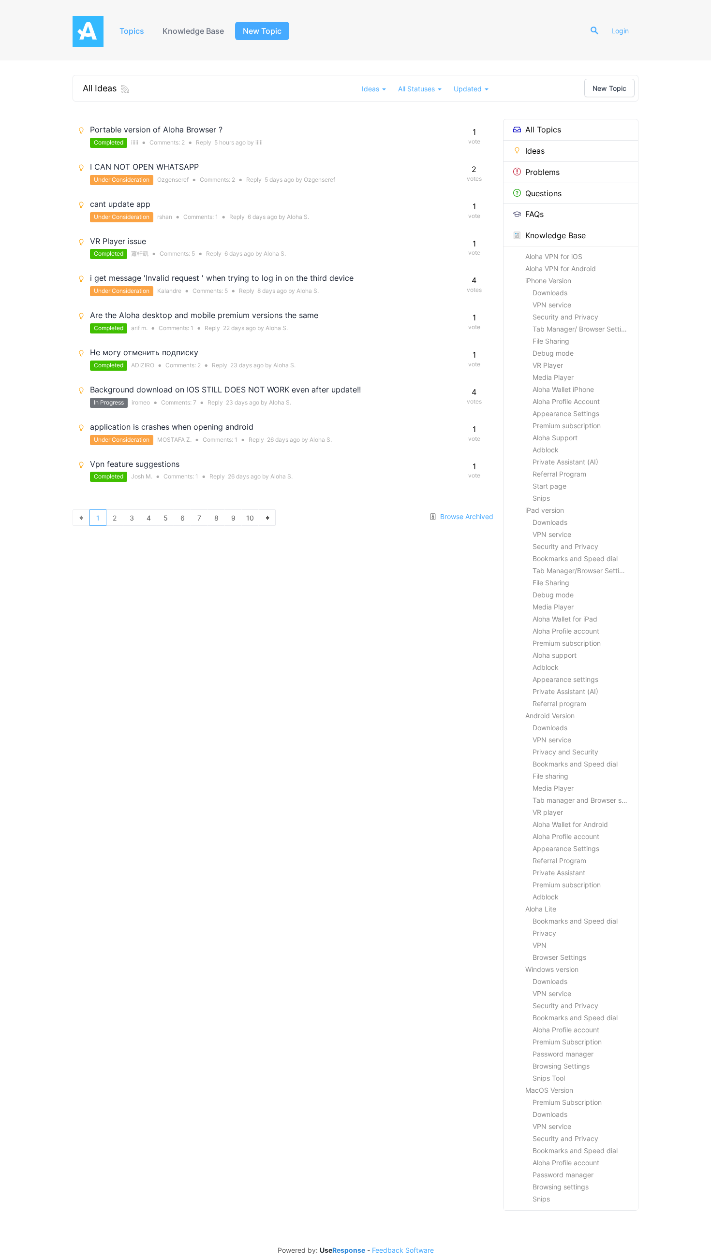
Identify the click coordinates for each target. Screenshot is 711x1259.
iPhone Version (548, 280)
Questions (543, 193)
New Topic (262, 31)
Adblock (546, 450)
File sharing (550, 776)
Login (620, 31)
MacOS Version (549, 1090)
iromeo (141, 402)
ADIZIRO (142, 365)
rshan (164, 216)
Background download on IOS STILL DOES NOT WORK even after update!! (225, 389)
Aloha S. (298, 216)
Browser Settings (559, 957)
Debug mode (553, 353)
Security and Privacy (565, 317)
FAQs (534, 214)
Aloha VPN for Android (560, 268)
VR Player (548, 365)
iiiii (134, 142)
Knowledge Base (193, 31)
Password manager (563, 1054)
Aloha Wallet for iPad (565, 619)
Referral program (559, 703)
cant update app (120, 204)
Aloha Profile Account (566, 401)
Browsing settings (561, 1187)
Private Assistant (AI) (565, 462)
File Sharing (551, 341)
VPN (540, 945)
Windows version (551, 969)
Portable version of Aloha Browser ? (156, 129)
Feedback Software (403, 1250)
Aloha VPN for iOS (553, 256)
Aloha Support (555, 438)
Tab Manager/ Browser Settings (583, 329)
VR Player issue (118, 241)
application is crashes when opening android (171, 427)
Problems (542, 172)
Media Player (553, 377)
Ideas (535, 151)
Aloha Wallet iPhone (563, 389)
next (267, 517)
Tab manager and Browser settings (585, 800)
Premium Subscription (567, 1042)
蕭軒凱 (139, 253)
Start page (549, 486)
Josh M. (141, 476)
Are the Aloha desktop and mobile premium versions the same (204, 315)
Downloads (550, 293)
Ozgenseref (173, 179)
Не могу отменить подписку (144, 352)
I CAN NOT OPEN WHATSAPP (144, 167)
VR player (548, 812)
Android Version (550, 715)
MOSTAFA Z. (174, 439)
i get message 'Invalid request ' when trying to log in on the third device (222, 278)
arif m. (139, 328)
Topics (131, 31)
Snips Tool (549, 1078)
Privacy (544, 933)
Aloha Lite (540, 909)
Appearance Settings (566, 413)
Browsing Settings (561, 1066)
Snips (541, 498)
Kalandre (169, 290)
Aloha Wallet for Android (570, 824)
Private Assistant (559, 872)
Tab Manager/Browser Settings (582, 570)
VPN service (552, 305)
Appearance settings (565, 679)
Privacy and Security (565, 752)
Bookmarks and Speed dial (575, 558)
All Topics (543, 129)
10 (250, 518)
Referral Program (559, 474)
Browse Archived (465, 516)
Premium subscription (567, 425)
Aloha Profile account (566, 631)
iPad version (544, 510)
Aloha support (555, 655)
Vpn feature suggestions (134, 464)
